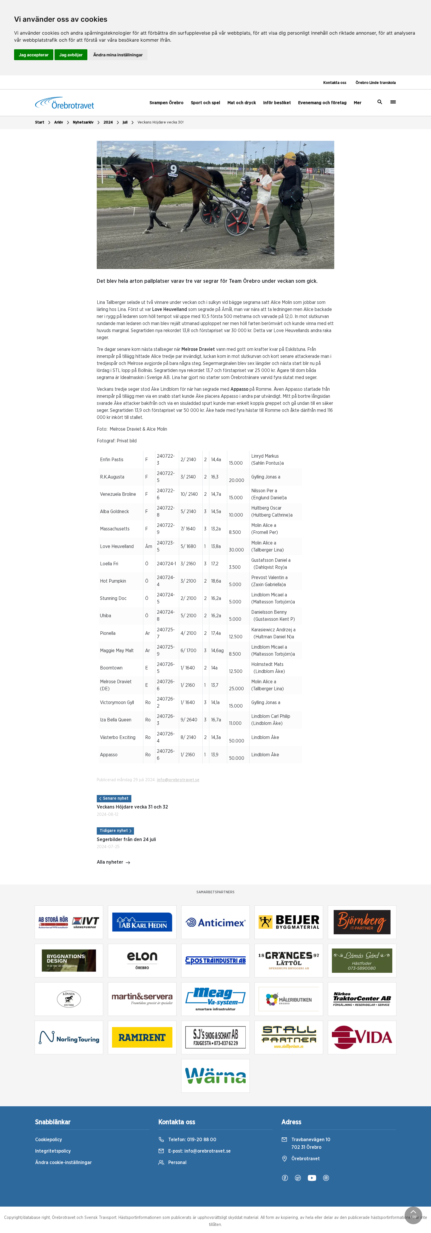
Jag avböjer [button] (71, 54)
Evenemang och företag (322, 103)
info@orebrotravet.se (178, 780)
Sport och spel (205, 103)
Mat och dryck (242, 103)
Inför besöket (277, 103)
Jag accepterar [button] (34, 54)
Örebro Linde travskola (376, 83)
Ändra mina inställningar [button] (118, 54)
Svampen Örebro (167, 103)
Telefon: (191, 1139)
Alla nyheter (110, 862)
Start (39, 122)
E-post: (199, 1151)
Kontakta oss (334, 83)
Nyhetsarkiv (83, 122)
